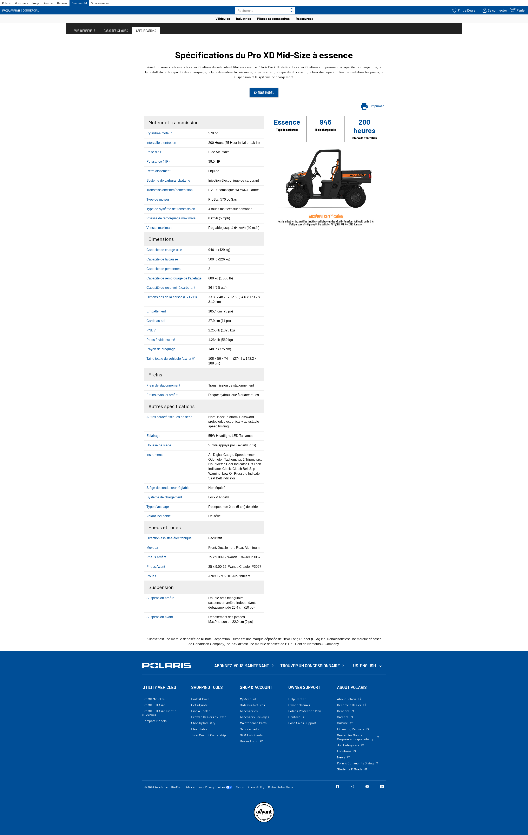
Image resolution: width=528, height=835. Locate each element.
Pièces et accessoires (273, 18)
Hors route (21, 3)
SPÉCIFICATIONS (146, 30)
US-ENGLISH (365, 665)
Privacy (189, 787)
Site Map (176, 787)
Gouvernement (100, 3)
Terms (240, 787)
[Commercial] (20, 10)
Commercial (79, 3)
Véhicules (223, 18)
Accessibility (256, 787)
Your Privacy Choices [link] (212, 787)
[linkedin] (382, 787)
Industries (243, 18)
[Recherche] (291, 10)
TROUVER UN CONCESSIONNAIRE (310, 665)
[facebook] (337, 787)
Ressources (304, 18)
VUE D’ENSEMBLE (84, 30)
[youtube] (367, 787)
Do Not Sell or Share (280, 787)
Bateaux (62, 3)
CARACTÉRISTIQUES (116, 30)
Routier (48, 3)
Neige (35, 3)
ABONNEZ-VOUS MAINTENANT (241, 665)
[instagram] (352, 787)
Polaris (6, 3)
